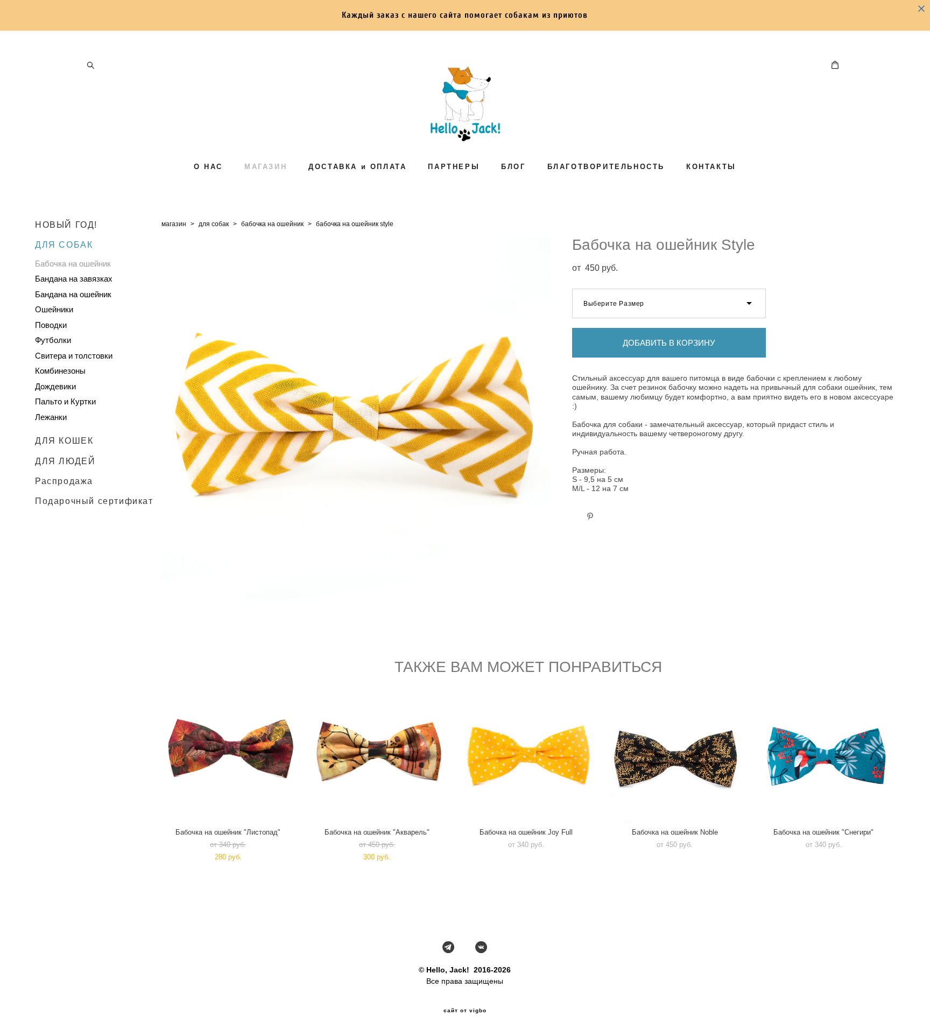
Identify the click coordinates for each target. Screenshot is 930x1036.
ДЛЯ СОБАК (64, 244)
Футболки (53, 340)
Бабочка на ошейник (73, 263)
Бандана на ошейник (73, 294)
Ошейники (54, 309)
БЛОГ (513, 167)
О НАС (208, 167)
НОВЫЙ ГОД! (66, 224)
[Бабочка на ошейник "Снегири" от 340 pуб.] (826, 754)
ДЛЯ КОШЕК (64, 440)
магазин (173, 224)
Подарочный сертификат (94, 501)
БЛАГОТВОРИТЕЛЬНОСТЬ (606, 167)
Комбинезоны (60, 370)
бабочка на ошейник (272, 224)
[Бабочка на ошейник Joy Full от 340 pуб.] (528, 754)
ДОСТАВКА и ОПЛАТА (357, 167)
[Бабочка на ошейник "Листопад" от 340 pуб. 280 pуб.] (230, 754)
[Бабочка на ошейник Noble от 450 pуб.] (677, 754)
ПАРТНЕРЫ (454, 167)
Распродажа (64, 481)
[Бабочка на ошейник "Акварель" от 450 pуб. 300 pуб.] (379, 754)
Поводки (51, 325)
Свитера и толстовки (73, 355)
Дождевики (55, 386)
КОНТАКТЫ (711, 167)
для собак (214, 224)
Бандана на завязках (73, 278)
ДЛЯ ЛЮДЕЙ (65, 461)
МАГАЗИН (265, 167)
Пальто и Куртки (65, 401)
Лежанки (51, 417)
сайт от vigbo (465, 1010)
